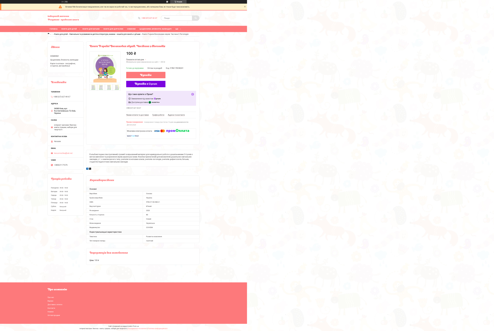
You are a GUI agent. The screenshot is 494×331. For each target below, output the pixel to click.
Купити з (141, 84)
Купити (146, 75)
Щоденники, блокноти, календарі (155, 29)
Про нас (51, 297)
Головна (54, 29)
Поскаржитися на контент (137, 328)
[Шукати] (195, 18)
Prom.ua (136, 326)
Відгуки (50, 301)
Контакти (51, 308)
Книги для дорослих (113, 29)
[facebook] (87, 169)
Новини (51, 312)
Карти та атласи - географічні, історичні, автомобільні (63, 64)
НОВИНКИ (131, 29)
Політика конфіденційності (157, 328)
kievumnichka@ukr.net (63, 153)
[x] (90, 169)
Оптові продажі (54, 315)
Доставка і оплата (55, 304)
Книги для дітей (69, 29)
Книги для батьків (91, 29)
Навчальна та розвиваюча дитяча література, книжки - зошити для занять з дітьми (104, 34)
